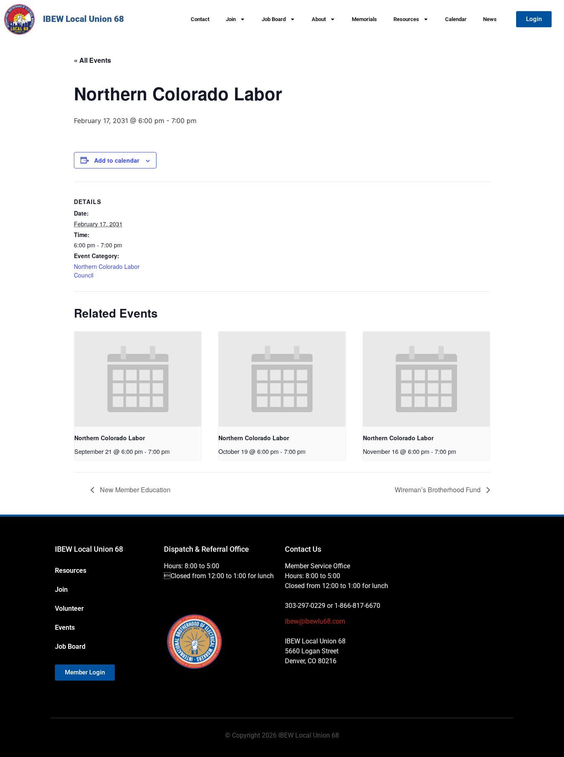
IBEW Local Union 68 (83, 19)
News (490, 19)
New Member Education (134, 489)
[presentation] (137, 379)
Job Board (274, 19)
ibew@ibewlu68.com (315, 621)
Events (65, 627)
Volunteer (69, 608)
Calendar (456, 19)
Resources (406, 19)
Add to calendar (116, 160)
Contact (200, 19)
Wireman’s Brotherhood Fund (438, 489)
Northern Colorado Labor (109, 438)
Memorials (364, 19)
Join (231, 19)
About (319, 19)
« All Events (92, 60)
